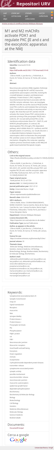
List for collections (43, 14)
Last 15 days (5, 16)
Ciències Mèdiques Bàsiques (32, 24)
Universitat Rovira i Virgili (44, 448)
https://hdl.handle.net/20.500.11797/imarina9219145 (29, 70)
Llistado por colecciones (30, 16)
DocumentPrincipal (17, 428)
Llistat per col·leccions (16, 14)
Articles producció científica (12, 24)
